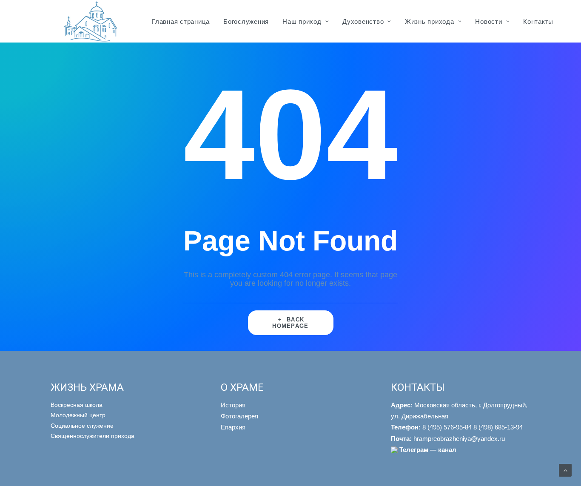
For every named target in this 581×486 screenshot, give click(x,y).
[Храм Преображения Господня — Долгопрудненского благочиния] (89, 21)
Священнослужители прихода (92, 435)
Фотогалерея (239, 416)
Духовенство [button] (363, 21)
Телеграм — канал (427, 449)
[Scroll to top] (565, 469)
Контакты (538, 21)
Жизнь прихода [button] (429, 21)
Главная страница (181, 21)
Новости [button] (488, 21)
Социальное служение (82, 425)
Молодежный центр (78, 415)
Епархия (233, 427)
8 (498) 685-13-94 (498, 427)
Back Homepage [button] (290, 322)
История (233, 405)
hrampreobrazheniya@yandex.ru (448, 438)
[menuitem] (181, 21)
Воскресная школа (77, 404)
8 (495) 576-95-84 (431, 427)
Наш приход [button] (302, 21)
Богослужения (246, 21)
